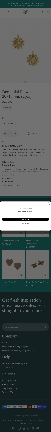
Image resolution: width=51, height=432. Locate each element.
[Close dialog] (49, 203)
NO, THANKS (25, 223)
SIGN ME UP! (26, 219)
